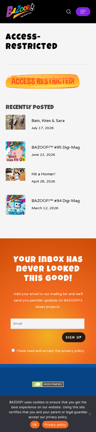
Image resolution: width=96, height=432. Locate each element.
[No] (89, 413)
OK (34, 425)
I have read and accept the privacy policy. (50, 351)
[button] (83, 11)
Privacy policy (55, 425)
